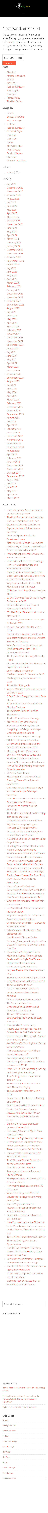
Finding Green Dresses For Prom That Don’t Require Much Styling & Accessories (25, 879)
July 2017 (11, 483)
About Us (11, 72)
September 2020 (15, 377)
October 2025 (14, 195)
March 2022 (13, 326)
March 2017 (13, 498)
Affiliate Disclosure (16, 75)
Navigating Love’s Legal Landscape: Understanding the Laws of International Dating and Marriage (24, 733)
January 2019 (13, 432)
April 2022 (12, 322)
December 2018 (15, 436)
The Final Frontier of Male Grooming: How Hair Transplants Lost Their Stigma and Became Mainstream (25, 521)
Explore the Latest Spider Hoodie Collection (19, 1407)
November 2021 (15, 341)
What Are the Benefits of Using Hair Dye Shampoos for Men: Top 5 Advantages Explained (24, 649)
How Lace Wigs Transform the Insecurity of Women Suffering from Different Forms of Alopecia (24, 831)
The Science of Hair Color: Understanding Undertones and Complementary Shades (23, 1007)
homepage (13, 41)
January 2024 (13, 246)
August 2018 (13, 450)
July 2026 (11, 184)
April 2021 (12, 363)
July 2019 (11, 421)
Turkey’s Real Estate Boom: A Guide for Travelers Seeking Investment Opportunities (26, 1240)
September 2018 (15, 447)
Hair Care (11, 135)
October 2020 (14, 374)
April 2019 (12, 425)
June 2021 (12, 355)
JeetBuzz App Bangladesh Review (23, 1112)
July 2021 (11, 352)
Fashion (11, 124)
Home (10, 142)
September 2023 (15, 260)
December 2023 (15, 249)
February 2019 (14, 428)
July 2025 (11, 202)
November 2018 (15, 439)
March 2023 (13, 282)
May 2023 (12, 275)
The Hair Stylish (24, 6)
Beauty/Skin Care (15, 116)
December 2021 (15, 337)
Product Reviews (15, 153)
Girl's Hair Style (14, 131)
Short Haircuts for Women (20, 670)
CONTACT (12, 83)
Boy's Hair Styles (15, 120)
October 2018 (14, 443)
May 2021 (12, 359)
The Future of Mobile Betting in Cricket (26, 977)
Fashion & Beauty (15, 86)
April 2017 (12, 494)
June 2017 (12, 487)
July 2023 (11, 268)
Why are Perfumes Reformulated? (24, 999)
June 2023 (12, 271)
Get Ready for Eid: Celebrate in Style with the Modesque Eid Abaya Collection (25, 791)
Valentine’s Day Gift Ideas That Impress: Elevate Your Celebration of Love (25, 970)
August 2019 (13, 417)
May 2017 (12, 490)
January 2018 (13, 461)
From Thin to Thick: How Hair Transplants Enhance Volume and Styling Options (24, 1171)
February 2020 (14, 403)
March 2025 (13, 217)
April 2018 (12, 454)
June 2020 (12, 388)
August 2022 (13, 308)
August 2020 (13, 381)
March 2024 (13, 238)
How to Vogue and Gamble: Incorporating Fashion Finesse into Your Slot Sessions (24, 1208)
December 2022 (15, 293)
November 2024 (15, 224)
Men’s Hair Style (15, 145)
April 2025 (12, 213)
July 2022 (11, 311)
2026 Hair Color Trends (18, 773)
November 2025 (15, 191)
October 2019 (14, 410)
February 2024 (14, 242)
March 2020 (13, 399)
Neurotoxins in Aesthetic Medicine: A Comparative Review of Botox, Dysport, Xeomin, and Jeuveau (26, 638)
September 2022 (15, 304)
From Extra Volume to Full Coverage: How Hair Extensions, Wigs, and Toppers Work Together (25, 565)
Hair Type (11, 94)
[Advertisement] (24, 1350)
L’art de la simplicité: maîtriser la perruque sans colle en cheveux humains (23, 992)
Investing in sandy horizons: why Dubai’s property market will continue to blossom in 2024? (25, 1061)
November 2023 (15, 253)
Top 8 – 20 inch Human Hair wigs (23, 718)
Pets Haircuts (13, 149)
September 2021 (15, 344)
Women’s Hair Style (16, 160)
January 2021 (13, 370)
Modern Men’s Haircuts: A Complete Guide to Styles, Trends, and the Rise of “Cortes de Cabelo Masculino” (26, 546)
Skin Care (11, 156)
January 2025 (13, 220)
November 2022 (15, 297)
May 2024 (12, 231)
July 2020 (11, 385)
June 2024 (12, 227)
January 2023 (13, 290)
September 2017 (15, 476)
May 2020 (12, 392)
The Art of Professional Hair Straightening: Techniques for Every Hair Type (24, 1018)
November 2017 (15, 469)
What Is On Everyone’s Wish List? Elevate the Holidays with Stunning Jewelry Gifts (24, 1197)
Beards (10, 113)
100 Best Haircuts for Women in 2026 (25, 674)
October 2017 (14, 472)
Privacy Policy (13, 97)
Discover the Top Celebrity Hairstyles (25, 1138)
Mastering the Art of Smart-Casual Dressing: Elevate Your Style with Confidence (24, 780)
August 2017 (13, 480)
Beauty (10, 79)
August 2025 (13, 198)
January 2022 (13, 333)
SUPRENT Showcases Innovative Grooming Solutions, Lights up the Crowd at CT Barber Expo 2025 (24, 744)
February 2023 (14, 286)
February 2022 (14, 330)
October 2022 (14, 300)
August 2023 (13, 264)
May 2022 (12, 319)
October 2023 (14, 257)
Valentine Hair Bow (16, 1255)
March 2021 (13, 366)
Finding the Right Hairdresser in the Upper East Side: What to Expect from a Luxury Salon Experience (26, 576)
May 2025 (12, 209)
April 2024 (12, 235)
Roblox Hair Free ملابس (18, 685)
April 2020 (12, 395)
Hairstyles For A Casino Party (21, 1025)
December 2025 (15, 187)
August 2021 (13, 348)
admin (10, 172)
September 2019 (15, 414)
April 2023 (12, 279)
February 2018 (14, 458)
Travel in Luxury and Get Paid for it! (24, 1149)
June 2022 (12, 315)
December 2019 (15, 406)
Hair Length (13, 90)
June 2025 (12, 205)
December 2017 (15, 465)
